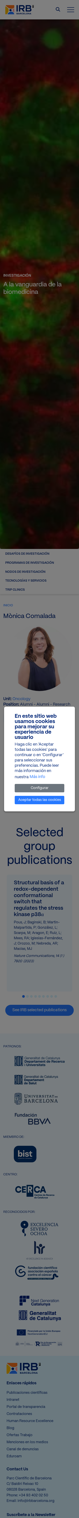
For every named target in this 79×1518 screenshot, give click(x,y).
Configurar (39, 788)
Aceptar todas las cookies (39, 800)
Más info (37, 777)
